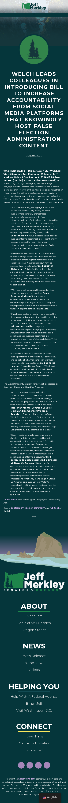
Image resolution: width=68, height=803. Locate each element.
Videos (34, 669)
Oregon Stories (34, 630)
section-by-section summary (28, 508)
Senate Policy (26, 778)
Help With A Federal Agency (34, 696)
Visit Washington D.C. (34, 710)
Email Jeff (34, 703)
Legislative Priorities (34, 623)
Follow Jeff (34, 750)
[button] (34, 14)
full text (54, 508)
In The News (34, 662)
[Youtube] (38, 765)
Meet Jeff (34, 616)
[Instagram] (30, 765)
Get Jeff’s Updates (34, 743)
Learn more (10, 499)
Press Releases (34, 655)
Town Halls (34, 736)
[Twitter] (47, 765)
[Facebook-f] (21, 765)
